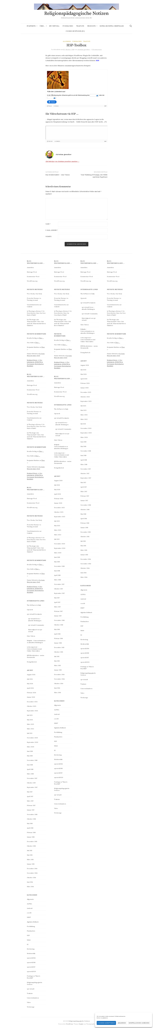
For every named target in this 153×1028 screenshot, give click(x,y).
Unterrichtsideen (33, 998)
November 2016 (32, 814)
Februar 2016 (31, 832)
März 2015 (30, 859)
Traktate (80, 26)
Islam (29, 940)
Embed (58, 141)
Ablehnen (122, 1023)
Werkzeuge (30, 1007)
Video (29, 1002)
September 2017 (32, 787)
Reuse (51, 141)
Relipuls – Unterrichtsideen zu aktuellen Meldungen (61, 446)
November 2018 (32, 760)
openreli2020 (31, 971)
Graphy (81, 1024)
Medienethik (31, 953)
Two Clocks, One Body (34, 294)
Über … (42, 26)
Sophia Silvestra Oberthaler (112, 26)
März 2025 (30, 724)
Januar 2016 (31, 837)
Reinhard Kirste (32, 360)
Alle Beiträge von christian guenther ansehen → (62, 161)
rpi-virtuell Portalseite (34, 614)
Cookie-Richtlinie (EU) (75, 31)
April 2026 (30, 688)
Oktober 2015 (31, 846)
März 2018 (30, 774)
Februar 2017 (31, 805)
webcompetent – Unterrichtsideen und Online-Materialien (34, 649)
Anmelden (30, 267)
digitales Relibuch (33, 922)
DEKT (29, 917)
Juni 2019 (30, 751)
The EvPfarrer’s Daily (34, 605)
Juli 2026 (30, 679)
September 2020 (32, 742)
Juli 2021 (29, 733)
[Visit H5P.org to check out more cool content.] (105, 141)
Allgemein (67, 41)
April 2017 (30, 796)
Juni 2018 (30, 765)
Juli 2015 (29, 850)
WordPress (69, 1024)
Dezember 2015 (32, 841)
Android (29, 908)
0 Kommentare (97, 49)
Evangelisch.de (32, 662)
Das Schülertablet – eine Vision (58, 175)
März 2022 (30, 729)
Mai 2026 (30, 683)
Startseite (31, 26)
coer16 (29, 913)
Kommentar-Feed (33, 276)
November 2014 (32, 873)
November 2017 (32, 778)
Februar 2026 (31, 692)
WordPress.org (32, 281)
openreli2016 (31, 962)
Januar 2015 (30, 864)
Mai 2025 (30, 720)
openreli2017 (31, 967)
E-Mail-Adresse (52, 230)
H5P (28, 935)
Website (49, 236)
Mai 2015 (29, 855)
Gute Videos (31, 636)
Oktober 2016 (31, 819)
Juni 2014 (30, 882)
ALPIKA (29, 904)
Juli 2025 (29, 715)
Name (48, 224)
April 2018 (30, 769)
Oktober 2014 (31, 877)
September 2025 (32, 711)
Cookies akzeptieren (106, 1023)
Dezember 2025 (32, 702)
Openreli (30, 609)
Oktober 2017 (31, 783)
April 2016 (30, 828)
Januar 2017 (30, 810)
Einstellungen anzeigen (139, 1023)
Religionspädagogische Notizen (76, 13)
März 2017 (30, 801)
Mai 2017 (29, 792)
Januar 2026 (31, 697)
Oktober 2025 (31, 706)
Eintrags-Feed (32, 272)
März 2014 (30, 886)
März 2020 (30, 747)
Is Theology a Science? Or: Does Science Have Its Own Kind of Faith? (36, 313)
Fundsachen (68, 26)
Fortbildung (31, 926)
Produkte (91, 26)
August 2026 (31, 674)
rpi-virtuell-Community (36, 625)
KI (27, 944)
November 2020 (32, 738)
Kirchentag (30, 949)
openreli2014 (31, 958)
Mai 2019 (30, 756)
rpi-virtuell (54, 26)
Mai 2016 (30, 823)
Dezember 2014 (32, 868)
